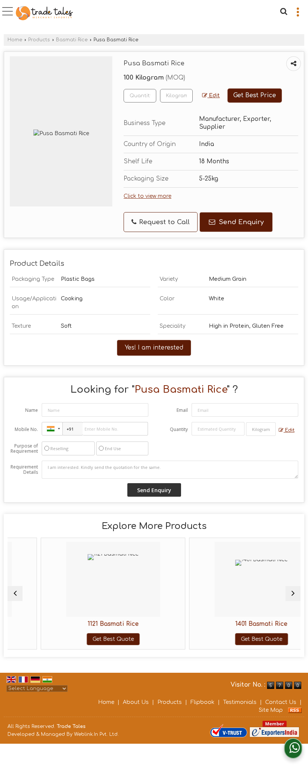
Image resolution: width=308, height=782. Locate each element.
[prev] (15, 593)
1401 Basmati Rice (242, 624)
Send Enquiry (240, 222)
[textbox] (176, 95)
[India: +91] (52, 428)
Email (182, 410)
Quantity (179, 429)
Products (39, 39)
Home (15, 39)
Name (31, 410)
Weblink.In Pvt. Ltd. (96, 734)
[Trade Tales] (44, 13)
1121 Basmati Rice (93, 624)
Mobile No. (26, 429)
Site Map (271, 710)
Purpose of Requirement (24, 448)
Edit (213, 95)
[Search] (282, 10)
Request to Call (163, 222)
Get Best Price (254, 95)
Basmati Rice (72, 39)
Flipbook (202, 702)
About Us (136, 702)
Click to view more (147, 196)
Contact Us (280, 702)
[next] (292, 593)
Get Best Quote (93, 639)
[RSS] (295, 710)
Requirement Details (24, 469)
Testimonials (240, 702)
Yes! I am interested (154, 347)
